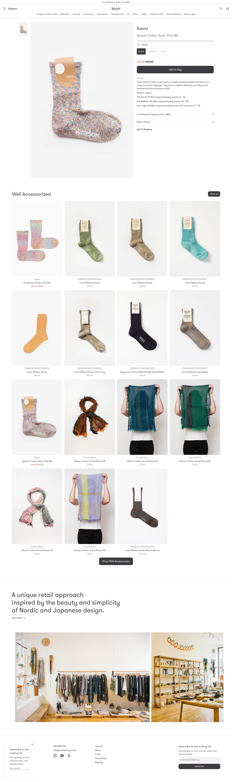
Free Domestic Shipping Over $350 (153, 114)
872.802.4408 (59, 746)
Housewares (102, 14)
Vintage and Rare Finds (46, 14)
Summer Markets (173, 14)
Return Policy (143, 121)
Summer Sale (190, 14)
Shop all (214, 193)
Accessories (88, 14)
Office (135, 14)
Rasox (142, 28)
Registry (99, 762)
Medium (152, 51)
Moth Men (65, 14)
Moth (116, 8)
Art (128, 14)
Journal (99, 746)
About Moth (17, 617)
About (98, 750)
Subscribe (27, 769)
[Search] (221, 8)
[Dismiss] (32, 744)
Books (144, 14)
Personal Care (117, 14)
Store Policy (100, 758)
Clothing (76, 14)
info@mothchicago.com (64, 750)
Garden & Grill (156, 14)
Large (163, 51)
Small (141, 51)
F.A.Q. (98, 754)
